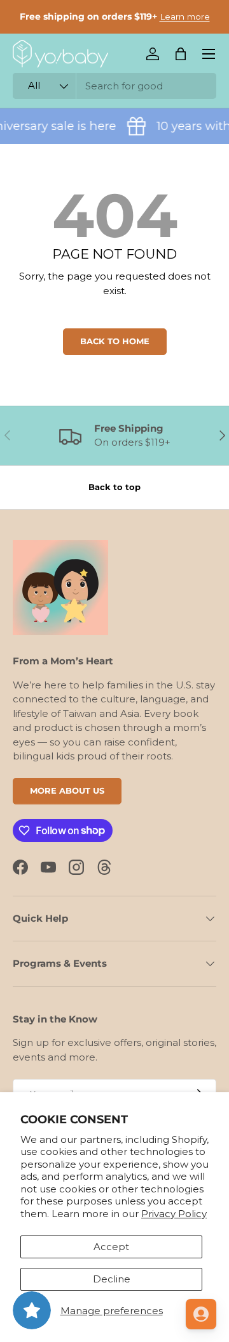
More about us (67, 790)
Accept (111, 1247)
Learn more (185, 16)
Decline (111, 1279)
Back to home (114, 341)
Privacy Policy (174, 1214)
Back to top (114, 487)
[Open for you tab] (201, 1314)
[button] (181, 54)
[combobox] (114, 86)
